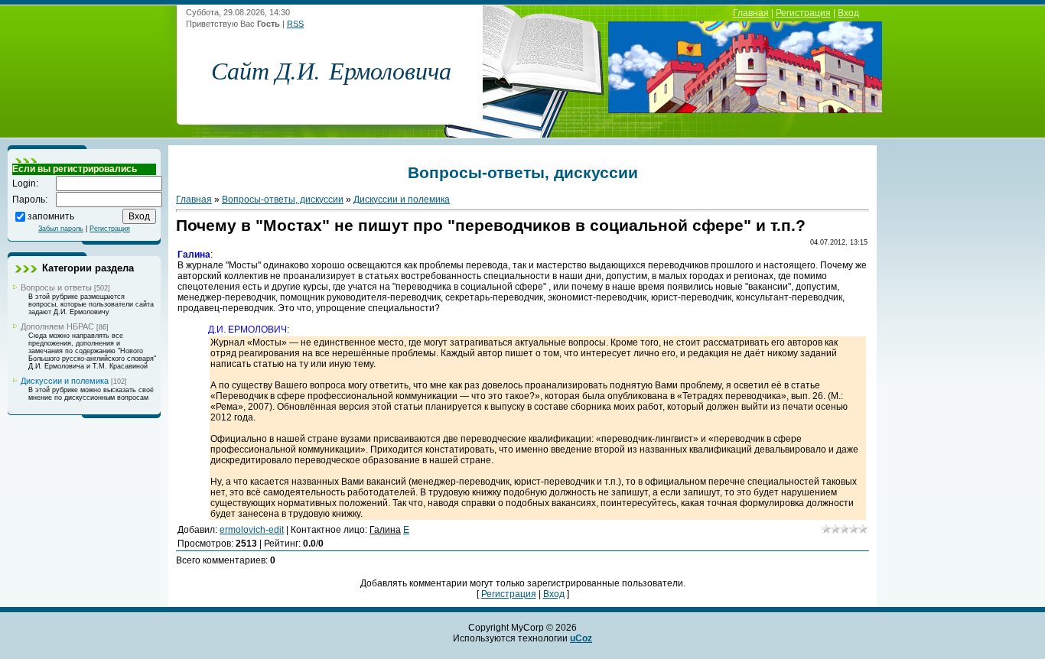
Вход (848, 13)
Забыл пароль (60, 228)
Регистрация (803, 13)
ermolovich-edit (252, 529)
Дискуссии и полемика (65, 380)
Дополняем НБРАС (57, 326)
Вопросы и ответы (56, 287)
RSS (295, 23)
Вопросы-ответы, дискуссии (282, 199)
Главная (751, 13)
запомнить (51, 215)
